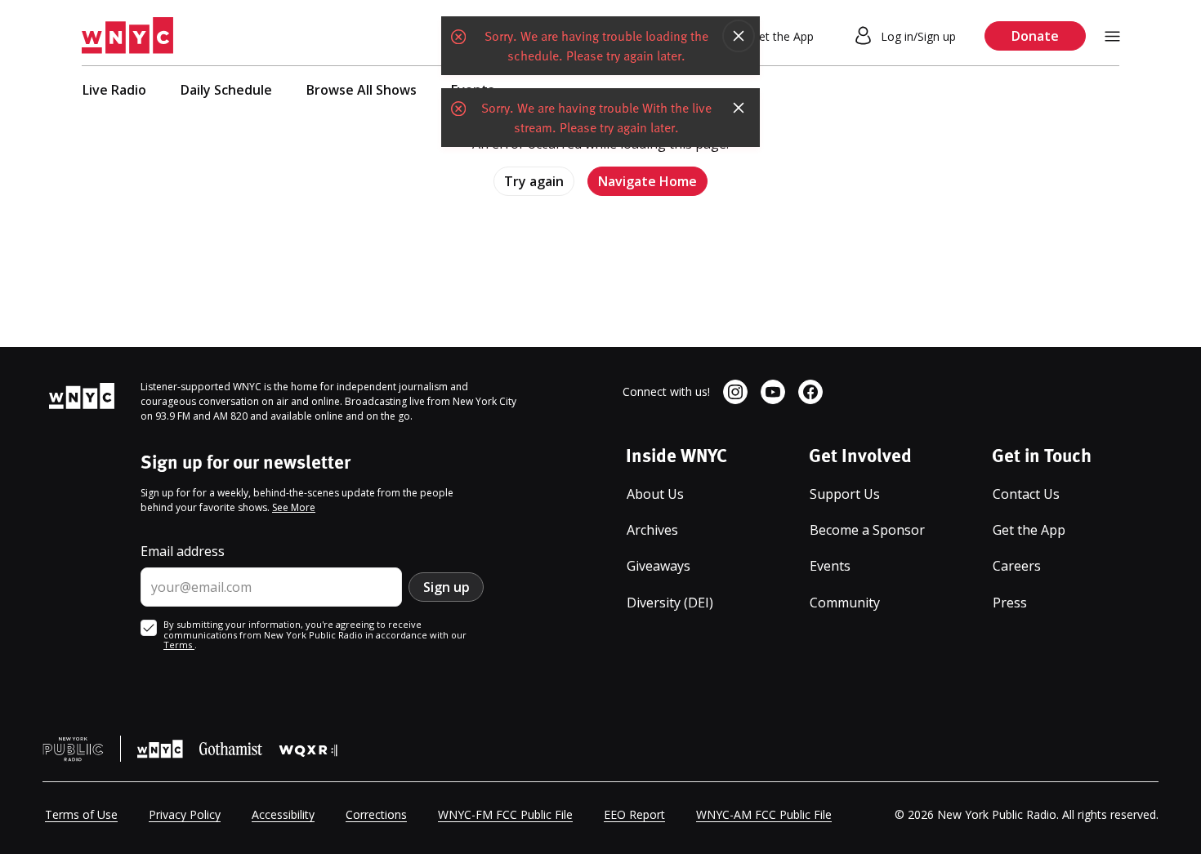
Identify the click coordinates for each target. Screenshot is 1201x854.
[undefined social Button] (735, 392)
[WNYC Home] (127, 36)
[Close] (738, 35)
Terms (178, 644)
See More (293, 507)
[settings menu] (1112, 36)
